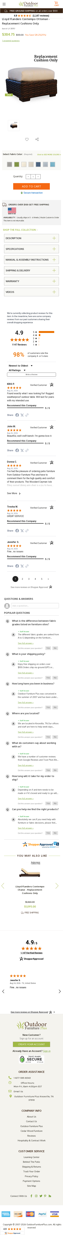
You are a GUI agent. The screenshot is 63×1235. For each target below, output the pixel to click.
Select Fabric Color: (17, 154)
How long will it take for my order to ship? (33, 778)
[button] (48, 648)
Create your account (31, 1044)
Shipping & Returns (31, 1166)
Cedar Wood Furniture (31, 1131)
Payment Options (31, 1181)
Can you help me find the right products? (35, 809)
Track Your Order (31, 1171)
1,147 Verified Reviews (31, 953)
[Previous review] (3, 992)
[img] (31, 948)
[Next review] (60, 992)
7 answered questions (10, 41)
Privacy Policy (31, 1176)
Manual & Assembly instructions (27, 259)
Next (57, 885)
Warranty (12, 281)
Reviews (31, 1135)
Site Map (31, 1185)
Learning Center (31, 1157)
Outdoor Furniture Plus (31, 1126)
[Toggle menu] (4, 4)
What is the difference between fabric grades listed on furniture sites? (34, 622)
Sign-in (47, 1051)
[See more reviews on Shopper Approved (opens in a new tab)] (27, 415)
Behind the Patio (31, 1161)
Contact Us (31, 1121)
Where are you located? (26, 713)
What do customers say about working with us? (34, 744)
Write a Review (32, 375)
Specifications (15, 249)
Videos (10, 292)
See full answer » (26, 643)
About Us (31, 1116)
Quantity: (18, 176)
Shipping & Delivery (18, 270)
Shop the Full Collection (19, 229)
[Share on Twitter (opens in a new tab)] (22, 415)
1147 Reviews (22, 344)
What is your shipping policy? (28, 653)
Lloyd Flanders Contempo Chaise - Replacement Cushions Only (30, 890)
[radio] (44, 332)
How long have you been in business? (33, 683)
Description (13, 238)
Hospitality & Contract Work (31, 1140)
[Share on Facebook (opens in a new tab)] (17, 415)
